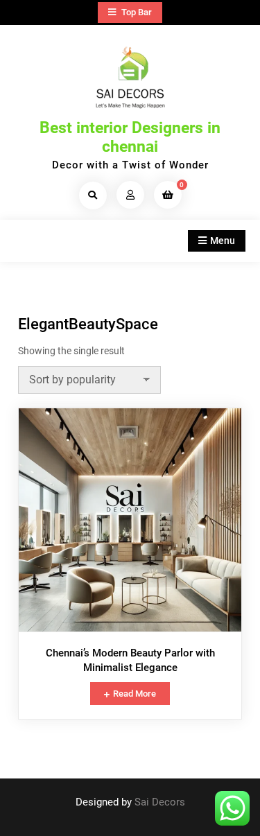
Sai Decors (160, 802)
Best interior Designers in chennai (130, 137)
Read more (134, 693)
